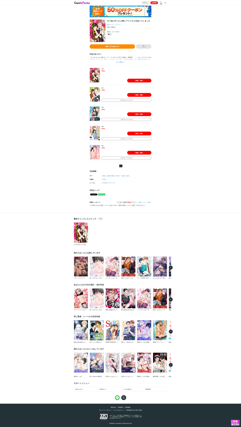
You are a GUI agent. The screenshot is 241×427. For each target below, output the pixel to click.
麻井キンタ (110, 24)
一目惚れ (123, 176)
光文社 (104, 179)
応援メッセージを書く (144, 202)
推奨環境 (148, 389)
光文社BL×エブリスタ (108, 183)
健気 (128, 176)
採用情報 (127, 407)
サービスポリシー (119, 410)
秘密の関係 (111, 176)
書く (119, 31)
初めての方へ (79, 389)
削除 (100, 218)
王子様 (117, 176)
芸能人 (104, 176)
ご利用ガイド (103, 389)
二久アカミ (118, 24)
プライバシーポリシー (105, 410)
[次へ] (171, 267)
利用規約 (120, 407)
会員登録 (154, 2)
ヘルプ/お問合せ (127, 389)
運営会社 (113, 407)
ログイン (145, 2)
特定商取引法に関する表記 (134, 410)
